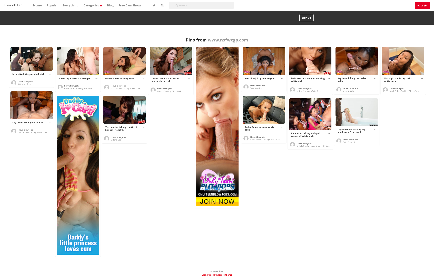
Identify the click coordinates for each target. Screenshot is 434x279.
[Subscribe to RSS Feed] (162, 5)
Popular (52, 5)
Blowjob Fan (13, 5)
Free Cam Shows (130, 5)
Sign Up (306, 17)
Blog (110, 5)
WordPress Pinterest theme (217, 274)
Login (424, 5)
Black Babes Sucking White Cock (79, 88)
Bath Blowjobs (349, 142)
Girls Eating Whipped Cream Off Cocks (314, 146)
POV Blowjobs (256, 88)
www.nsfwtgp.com (228, 40)
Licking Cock (116, 139)
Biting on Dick (24, 84)
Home (37, 5)
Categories (91, 5)
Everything (70, 5)
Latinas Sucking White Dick (169, 91)
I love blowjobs (25, 81)
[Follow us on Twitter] (153, 5)
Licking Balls (348, 91)
